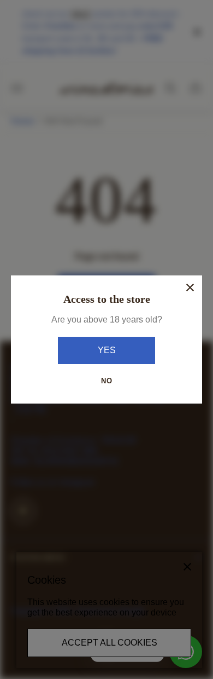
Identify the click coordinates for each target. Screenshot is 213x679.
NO (107, 381)
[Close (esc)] (190, 287)
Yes (107, 350)
